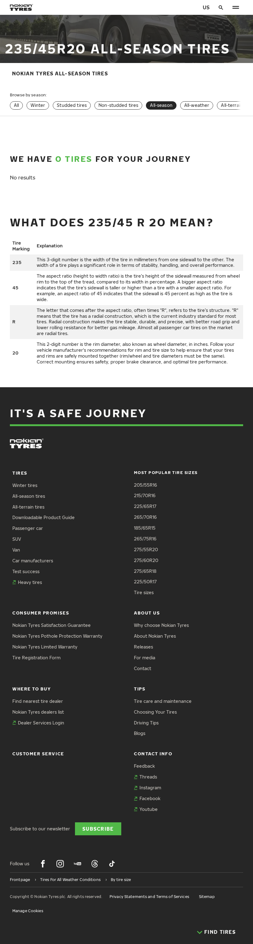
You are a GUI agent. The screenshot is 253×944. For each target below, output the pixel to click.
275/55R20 (146, 549)
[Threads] (94, 863)
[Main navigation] (235, 7)
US (206, 7)
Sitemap (207, 896)
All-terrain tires (28, 507)
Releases (143, 646)
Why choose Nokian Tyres (161, 625)
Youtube (148, 809)
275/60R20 (146, 560)
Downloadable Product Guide (43, 517)
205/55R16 (145, 485)
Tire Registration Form (36, 657)
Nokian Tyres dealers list (38, 712)
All (16, 105)
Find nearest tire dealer (37, 701)
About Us (147, 612)
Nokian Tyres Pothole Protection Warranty (57, 636)
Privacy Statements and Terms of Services (149, 896)
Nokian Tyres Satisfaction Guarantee (51, 625)
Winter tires (24, 485)
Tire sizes (144, 592)
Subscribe (98, 829)
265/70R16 (145, 517)
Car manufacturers (32, 560)
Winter (38, 105)
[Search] (221, 7)
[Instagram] (60, 863)
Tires (19, 473)
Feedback (144, 766)
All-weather (196, 105)
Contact (142, 668)
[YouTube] (77, 863)
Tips (139, 688)
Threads (148, 776)
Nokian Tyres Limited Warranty (44, 646)
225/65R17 (145, 506)
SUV (16, 539)
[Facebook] (43, 863)
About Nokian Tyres (155, 636)
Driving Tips (146, 722)
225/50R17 (145, 581)
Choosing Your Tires (155, 712)
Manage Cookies (27, 910)
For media (144, 657)
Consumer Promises (40, 612)
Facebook (149, 798)
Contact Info (153, 753)
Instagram (150, 787)
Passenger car (27, 528)
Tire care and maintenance (163, 701)
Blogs (139, 733)
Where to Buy (31, 688)
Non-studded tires (118, 105)
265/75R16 (145, 538)
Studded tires (72, 105)
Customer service (38, 753)
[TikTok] (112, 863)
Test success (25, 571)
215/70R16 (145, 495)
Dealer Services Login (41, 722)
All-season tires (28, 496)
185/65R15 (145, 528)
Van (16, 549)
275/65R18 (145, 571)
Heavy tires (30, 582)
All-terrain (232, 105)
